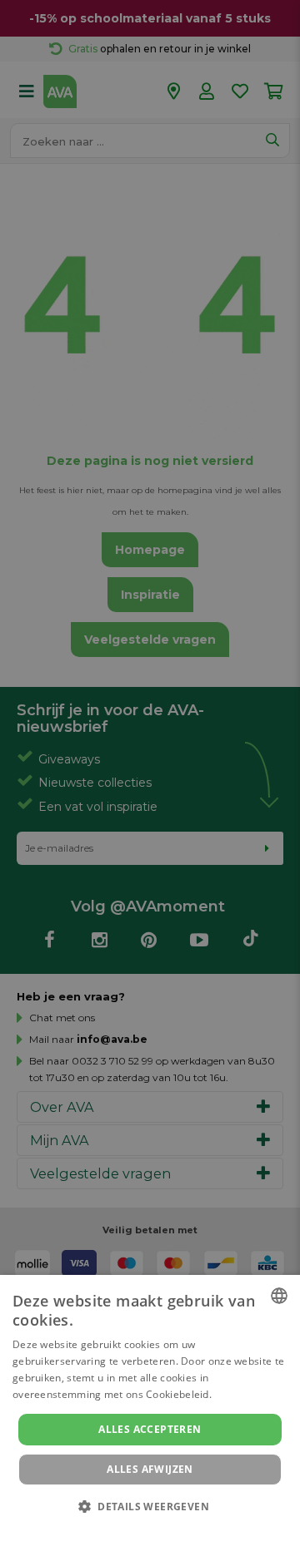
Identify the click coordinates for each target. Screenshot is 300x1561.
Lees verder (243, 1394)
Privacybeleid (139, 1529)
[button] (150, 1505)
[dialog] (150, 1418)
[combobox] (279, 1295)
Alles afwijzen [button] (150, 1469)
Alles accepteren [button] (149, 1429)
